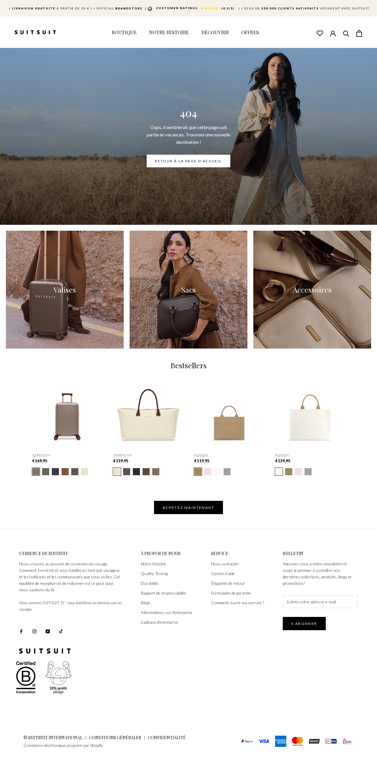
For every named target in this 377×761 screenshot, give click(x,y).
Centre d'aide (223, 573)
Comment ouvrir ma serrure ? (237, 602)
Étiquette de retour (228, 583)
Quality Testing (154, 573)
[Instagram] (34, 630)
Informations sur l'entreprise (166, 612)
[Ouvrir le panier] (359, 33)
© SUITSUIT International (53, 737)
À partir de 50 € (49, 8)
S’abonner (304, 623)
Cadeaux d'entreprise (159, 622)
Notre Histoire (169, 32)
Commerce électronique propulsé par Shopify (63, 745)
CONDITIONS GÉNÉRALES (115, 737)
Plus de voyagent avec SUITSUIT (305, 8)
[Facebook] (21, 630)
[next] (358, 417)
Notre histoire (153, 563)
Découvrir (215, 32)
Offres (250, 32)
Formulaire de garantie (231, 592)
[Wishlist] (320, 33)
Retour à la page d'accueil (188, 161)
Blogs (146, 602)
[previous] (18, 417)
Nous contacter (225, 563)
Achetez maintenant (188, 507)
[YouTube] (48, 630)
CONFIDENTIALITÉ (167, 737)
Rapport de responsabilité (163, 592)
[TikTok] (61, 630)
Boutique (124, 32)
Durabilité (149, 583)
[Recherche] (346, 33)
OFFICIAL (118, 8)
